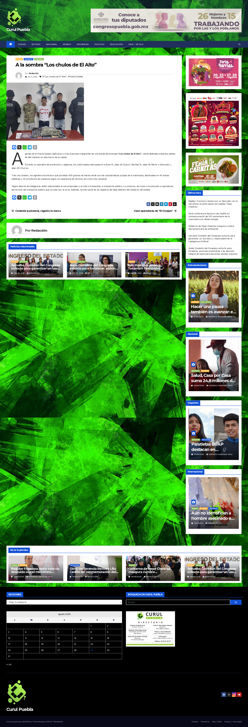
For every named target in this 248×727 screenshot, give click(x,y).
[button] (239, 44)
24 (9, 650)
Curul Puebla (18, 29)
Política (99, 44)
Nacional (51, 44)
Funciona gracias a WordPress (19, 722)
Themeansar (58, 722)
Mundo (67, 44)
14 (75, 638)
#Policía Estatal (75, 76)
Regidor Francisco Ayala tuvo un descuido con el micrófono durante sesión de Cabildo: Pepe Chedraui (213, 204)
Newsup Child (44, 722)
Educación (116, 44)
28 (75, 650)
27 (58, 650)
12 (42, 638)
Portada (212, 508)
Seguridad (83, 44)
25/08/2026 (198, 454)
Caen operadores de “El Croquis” (153, 210)
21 (75, 644)
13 (58, 638)
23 (108, 644)
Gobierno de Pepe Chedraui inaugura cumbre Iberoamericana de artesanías (151, 572)
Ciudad (22, 44)
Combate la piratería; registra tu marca (38, 210)
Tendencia (39, 59)
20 (58, 644)
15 (92, 638)
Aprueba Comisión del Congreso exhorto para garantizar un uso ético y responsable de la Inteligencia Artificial (211, 238)
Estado (36, 44)
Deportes (195, 440)
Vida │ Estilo (136, 44)
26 (42, 650)
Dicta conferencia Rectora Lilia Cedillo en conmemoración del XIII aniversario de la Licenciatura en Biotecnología (209, 216)
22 (92, 644)
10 (9, 638)
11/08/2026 (198, 523)
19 (42, 644)
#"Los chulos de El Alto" (54, 76)
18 (26, 644)
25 (26, 650)
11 (26, 638)
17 (9, 644)
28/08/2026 (198, 386)
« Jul (8, 664)
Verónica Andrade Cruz (220, 523)
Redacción (34, 73)
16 (108, 638)
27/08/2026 (198, 317)
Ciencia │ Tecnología (233, 722)
